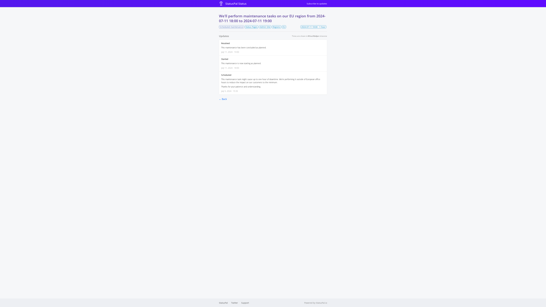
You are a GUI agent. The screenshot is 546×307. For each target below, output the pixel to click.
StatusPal (223, 302)
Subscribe (317, 3)
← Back (223, 99)
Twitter (234, 302)
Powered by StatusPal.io (315, 302)
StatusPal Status (236, 4)
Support (245, 302)
